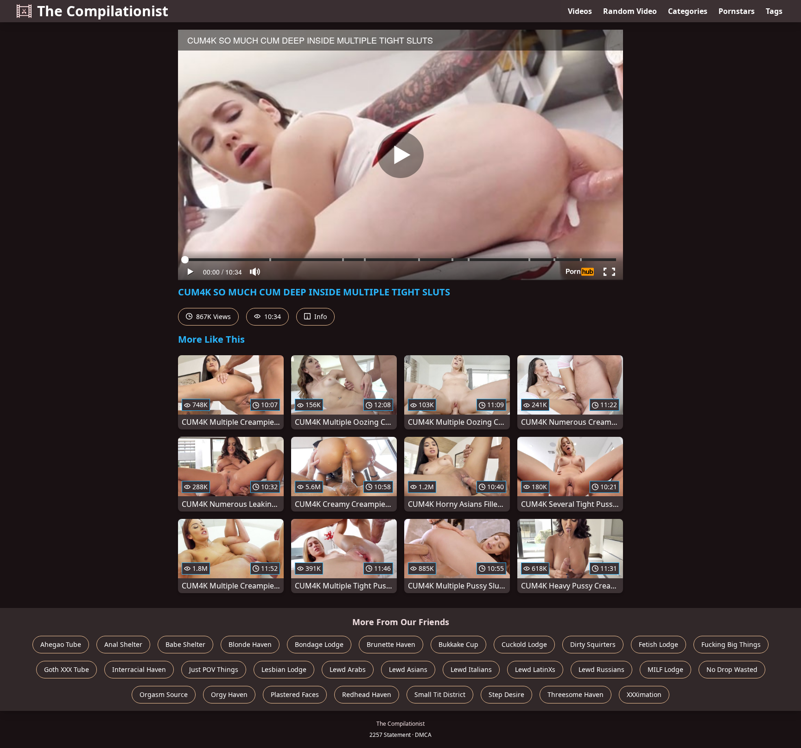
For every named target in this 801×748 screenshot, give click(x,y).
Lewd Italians (471, 669)
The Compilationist (102, 10)
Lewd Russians (601, 669)
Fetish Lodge (658, 644)
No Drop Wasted (731, 669)
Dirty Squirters (593, 644)
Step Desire (506, 694)
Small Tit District (439, 694)
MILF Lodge (665, 669)
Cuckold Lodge (524, 644)
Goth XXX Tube (66, 669)
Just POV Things (213, 669)
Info (319, 316)
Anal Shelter (123, 644)
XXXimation (644, 694)
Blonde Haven (250, 644)
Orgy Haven (229, 694)
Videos (580, 11)
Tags (774, 11)
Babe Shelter (185, 644)
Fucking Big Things (731, 644)
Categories (687, 11)
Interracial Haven (139, 669)
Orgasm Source (164, 694)
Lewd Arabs (348, 669)
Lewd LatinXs (535, 669)
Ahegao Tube (60, 644)
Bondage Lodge (319, 644)
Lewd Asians (408, 669)
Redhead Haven (366, 694)
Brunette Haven (391, 644)
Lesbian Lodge (283, 669)
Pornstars (736, 11)
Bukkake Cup (458, 644)
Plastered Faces (295, 694)
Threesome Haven (575, 694)
